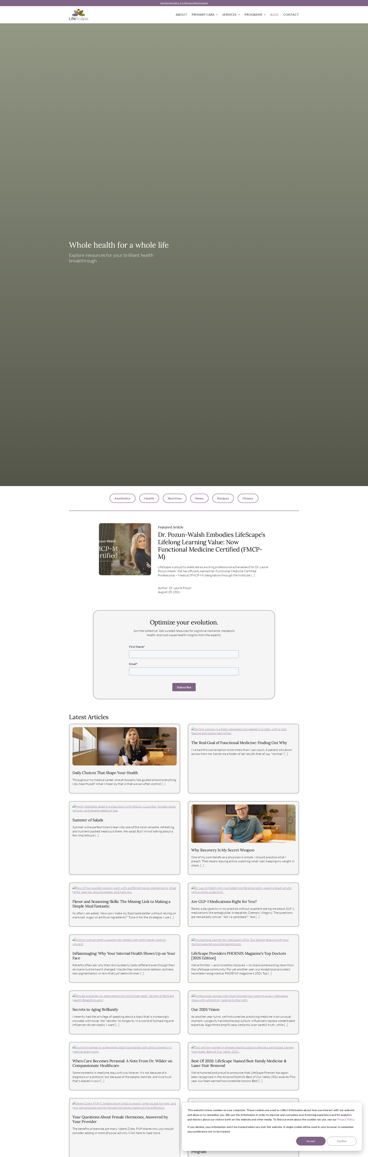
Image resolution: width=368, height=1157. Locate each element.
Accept (310, 1141)
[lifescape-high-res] (78, 10)
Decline (341, 1141)
